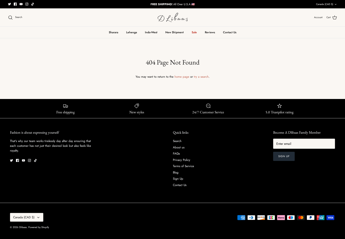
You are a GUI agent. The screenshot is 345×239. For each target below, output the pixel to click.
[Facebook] (15, 4)
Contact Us (229, 32)
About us (178, 147)
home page (181, 76)
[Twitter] (9, 4)
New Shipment (174, 32)
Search (177, 141)
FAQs (176, 153)
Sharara (113, 32)
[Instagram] (26, 4)
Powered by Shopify (38, 227)
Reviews (210, 32)
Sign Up (178, 178)
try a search (201, 76)
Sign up (283, 156)
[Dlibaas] (172, 17)
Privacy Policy (181, 160)
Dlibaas (23, 227)
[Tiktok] (32, 4)
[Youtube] (21, 4)
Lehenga (131, 32)
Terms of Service (183, 166)
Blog (175, 172)
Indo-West (151, 32)
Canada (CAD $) (324, 4)
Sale (194, 32)
